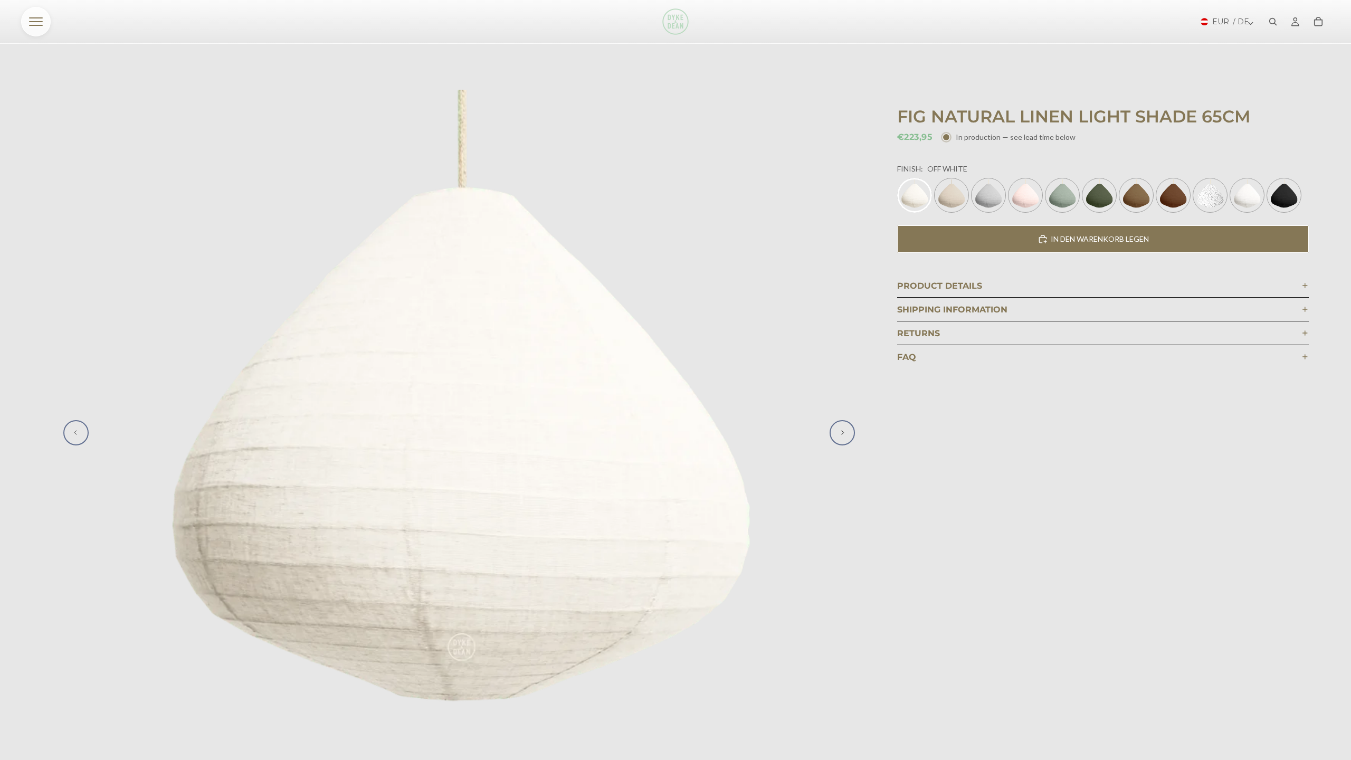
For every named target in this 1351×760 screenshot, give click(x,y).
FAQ (906, 357)
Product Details (939, 286)
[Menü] (36, 21)
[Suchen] (1273, 21)
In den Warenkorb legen (1100, 238)
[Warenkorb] (1318, 21)
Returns (918, 333)
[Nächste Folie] (842, 432)
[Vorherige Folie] (76, 432)
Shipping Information (952, 310)
